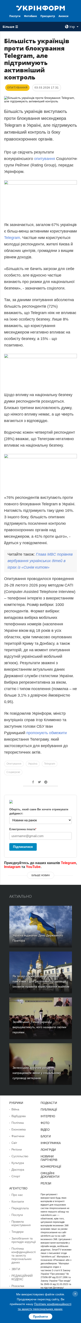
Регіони (16, 1149)
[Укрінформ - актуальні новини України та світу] (40, 7)
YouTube (33, 867)
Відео (45, 1129)
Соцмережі (13, 772)
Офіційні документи (50, 1174)
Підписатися (23, 847)
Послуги (15, 16)
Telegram (12, 238)
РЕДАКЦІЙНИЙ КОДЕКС (22, 1277)
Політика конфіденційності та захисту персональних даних (23, 1255)
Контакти (17, 1201)
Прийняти (40, 1316)
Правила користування (21, 1223)
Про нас (17, 1195)
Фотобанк (30, 16)
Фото (45, 1123)
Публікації (49, 1109)
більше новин (41, 875)
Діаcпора (17, 1169)
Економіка (18, 1129)
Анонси (63, 16)
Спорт (15, 1176)
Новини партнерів (49, 1158)
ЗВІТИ (15, 1269)
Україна (32, 763)
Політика (17, 1122)
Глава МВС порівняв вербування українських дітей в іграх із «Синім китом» (40, 560)
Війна (15, 1109)
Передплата (20, 1208)
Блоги (46, 1136)
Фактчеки (17, 1136)
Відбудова (18, 1116)
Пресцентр (47, 16)
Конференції (51, 1166)
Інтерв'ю (48, 1116)
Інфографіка (51, 1143)
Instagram (12, 867)
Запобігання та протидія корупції (23, 1240)
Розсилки (17, 1286)
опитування (45, 158)
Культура (17, 1163)
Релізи (46, 1183)
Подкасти (49, 1103)
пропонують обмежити (46, 733)
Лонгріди (48, 1149)
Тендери (17, 1231)
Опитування (13, 763)
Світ (14, 1142)
